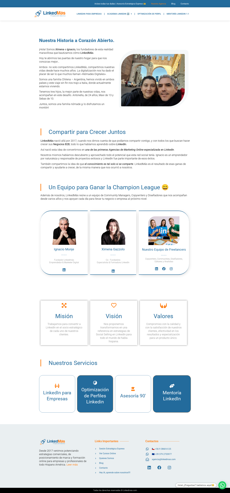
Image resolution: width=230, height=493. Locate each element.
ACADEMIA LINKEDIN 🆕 (118, 14)
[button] (222, 485)
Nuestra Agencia (158, 4)
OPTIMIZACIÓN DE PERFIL (149, 14)
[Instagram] (171, 268)
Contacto (185, 4)
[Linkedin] (64, 269)
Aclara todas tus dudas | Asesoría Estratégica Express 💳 (120, 4)
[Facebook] (164, 268)
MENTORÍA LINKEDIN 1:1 (178, 14)
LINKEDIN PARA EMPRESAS (89, 14)
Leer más (72, 464)
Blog (173, 4)
